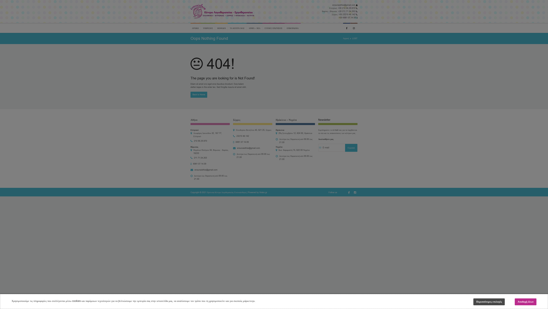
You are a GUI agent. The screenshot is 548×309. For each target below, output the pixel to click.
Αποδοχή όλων (526, 302)
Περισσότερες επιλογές (489, 302)
